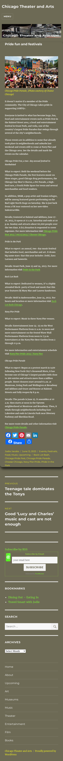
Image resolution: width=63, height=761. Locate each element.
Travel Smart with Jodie (24, 602)
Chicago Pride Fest (15, 458)
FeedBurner (39, 574)
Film (8, 732)
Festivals (52, 451)
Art (7, 691)
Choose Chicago (14, 461)
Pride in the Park (31, 269)
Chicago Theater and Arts (28, 6)
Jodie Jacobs (12, 451)
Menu (7, 16)
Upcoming (25, 454)
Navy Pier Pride (32, 461)
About (9, 675)
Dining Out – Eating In (23, 597)
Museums (11, 699)
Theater (10, 715)
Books (9, 740)
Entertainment (15, 724)
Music (14, 454)
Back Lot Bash (41, 454)
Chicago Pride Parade (16, 427)
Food (7, 454)
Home (9, 666)
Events (43, 451)
